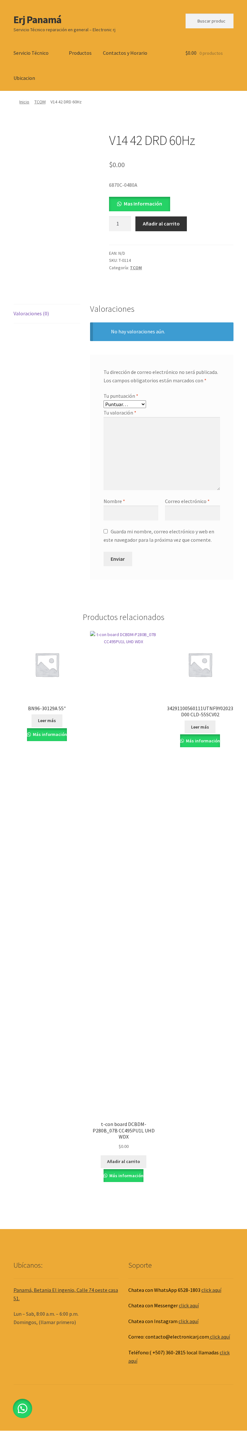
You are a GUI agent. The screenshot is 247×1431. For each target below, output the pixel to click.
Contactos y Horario (125, 53)
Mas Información (143, 203)
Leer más (47, 720)
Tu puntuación (121, 396)
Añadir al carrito (161, 223)
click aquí (211, 1290)
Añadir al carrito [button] (123, 1161)
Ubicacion (24, 78)
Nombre (114, 501)
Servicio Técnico (31, 53)
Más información (49, 734)
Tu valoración (120, 412)
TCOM (40, 102)
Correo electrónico (187, 501)
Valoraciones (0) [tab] (31, 313)
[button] (139, 203)
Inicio (24, 102)
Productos (80, 53)
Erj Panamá (37, 19)
